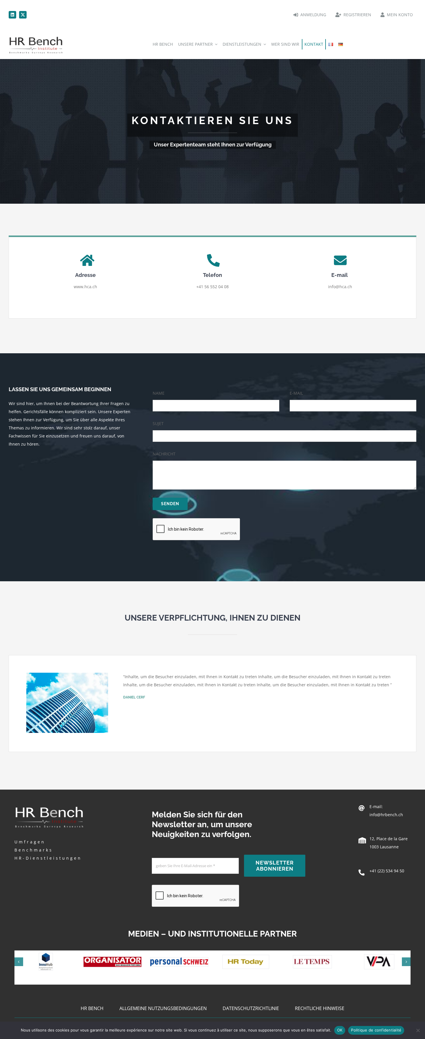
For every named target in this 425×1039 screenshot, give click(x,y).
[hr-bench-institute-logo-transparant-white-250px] (49, 806)
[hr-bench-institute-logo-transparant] (36, 36)
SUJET (158, 423)
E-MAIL (296, 393)
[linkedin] (12, 15)
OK (340, 1030)
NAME (159, 393)
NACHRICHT (164, 454)
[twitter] (23, 15)
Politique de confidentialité (376, 1030)
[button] (18, 961)
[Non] (418, 1030)
